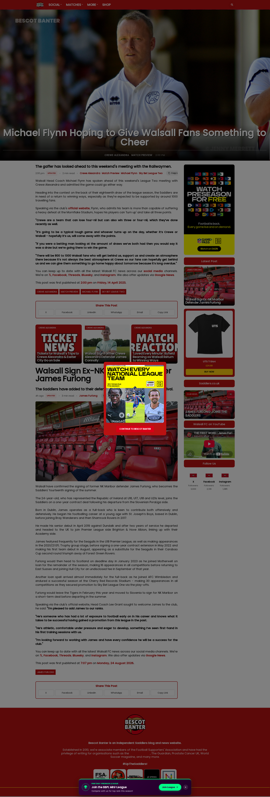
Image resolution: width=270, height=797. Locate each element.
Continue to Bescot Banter (135, 428)
